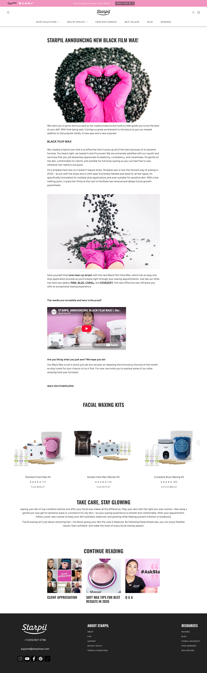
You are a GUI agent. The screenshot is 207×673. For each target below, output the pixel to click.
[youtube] (28, 3)
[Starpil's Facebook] (34, 658)
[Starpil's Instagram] (20, 658)
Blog (184, 636)
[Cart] (198, 12)
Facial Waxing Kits (103, 404)
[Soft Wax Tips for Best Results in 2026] (103, 576)
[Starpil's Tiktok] (47, 658)
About (90, 632)
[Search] (8, 12)
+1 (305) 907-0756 (35, 640)
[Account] (193, 12)
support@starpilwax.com (35, 648)
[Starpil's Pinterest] (41, 658)
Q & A (129, 597)
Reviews (186, 632)
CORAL (89, 282)
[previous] (7, 414)
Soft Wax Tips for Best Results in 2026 (103, 599)
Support (91, 641)
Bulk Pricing (188, 650)
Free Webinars (189, 646)
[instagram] (23, 3)
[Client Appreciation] (64, 576)
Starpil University (191, 641)
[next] (199, 442)
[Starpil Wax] (103, 12)
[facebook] (20, 3)
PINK (73, 282)
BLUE (81, 282)
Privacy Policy (95, 646)
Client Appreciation (62, 597)
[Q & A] (142, 576)
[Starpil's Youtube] (27, 658)
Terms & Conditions (97, 650)
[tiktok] (31, 3)
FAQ (89, 636)
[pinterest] (25, 3)
